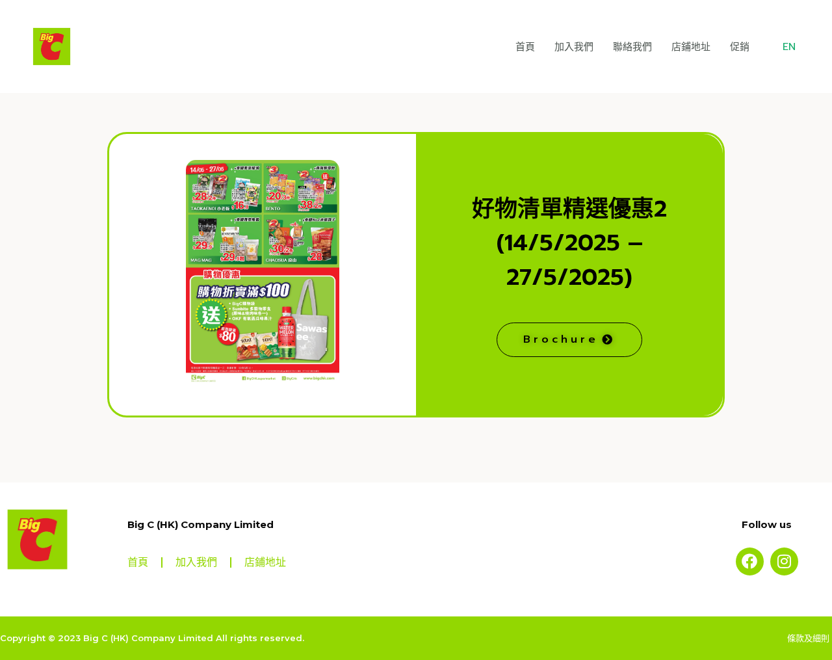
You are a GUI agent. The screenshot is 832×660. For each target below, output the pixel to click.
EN (789, 47)
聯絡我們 (632, 47)
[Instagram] (784, 561)
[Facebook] (750, 561)
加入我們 (573, 47)
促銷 (739, 47)
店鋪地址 (690, 47)
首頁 (525, 47)
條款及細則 (809, 638)
